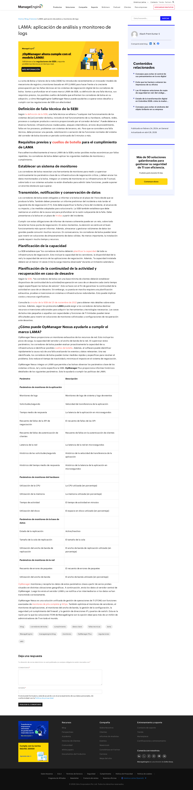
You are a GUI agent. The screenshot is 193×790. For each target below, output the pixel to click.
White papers (68, 750)
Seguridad (91, 774)
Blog (64, 728)
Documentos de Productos (74, 754)
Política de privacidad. (44, 698)
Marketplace (142, 736)
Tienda (161, 2)
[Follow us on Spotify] (164, 756)
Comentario (23, 667)
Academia (66, 736)
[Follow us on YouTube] (159, 756)
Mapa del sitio (106, 758)
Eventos (103, 741)
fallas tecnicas (94, 627)
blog (22, 627)
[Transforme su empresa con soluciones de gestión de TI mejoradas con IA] (33, 730)
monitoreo (67, 634)
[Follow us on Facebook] (149, 756)
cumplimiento (60, 627)
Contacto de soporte (146, 728)
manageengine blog (47, 634)
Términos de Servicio (74, 774)
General (164, 128)
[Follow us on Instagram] (154, 756)
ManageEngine (26, 634)
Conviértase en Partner (110, 750)
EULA (59, 774)
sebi (21, 641)
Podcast (116, 7)
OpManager (24, 584)
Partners (168, 2)
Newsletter (74, 778)
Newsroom (104, 745)
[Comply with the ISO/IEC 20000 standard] (33, 752)
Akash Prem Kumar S (150, 34)
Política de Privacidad (124, 774)
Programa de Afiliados (57, 778)
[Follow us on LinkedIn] (139, 756)
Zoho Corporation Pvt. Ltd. (87, 784)
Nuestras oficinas (110, 778)
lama (109, 627)
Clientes (127, 7)
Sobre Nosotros (107, 728)
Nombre (21, 688)
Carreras (103, 754)
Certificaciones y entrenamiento (151, 741)
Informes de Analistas (109, 736)
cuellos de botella (66, 142)
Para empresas (141, 7)
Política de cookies (144, 774)
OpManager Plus (85, 634)
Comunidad (67, 745)
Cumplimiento (105, 774)
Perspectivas (67, 732)
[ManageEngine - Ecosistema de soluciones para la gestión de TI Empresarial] (30, 8)
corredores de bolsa (39, 627)
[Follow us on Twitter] (144, 756)
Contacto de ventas (90, 778)
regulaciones (103, 634)
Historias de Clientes (71, 741)
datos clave (77, 627)
